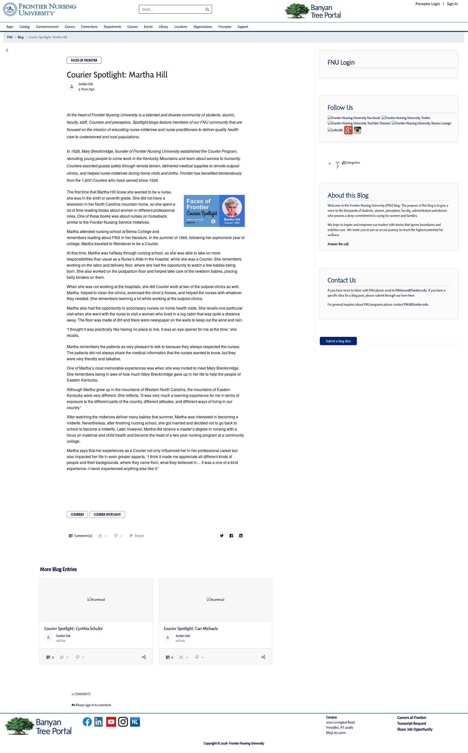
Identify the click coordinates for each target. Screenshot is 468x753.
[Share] (144, 657)
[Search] (203, 9)
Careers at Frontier (411, 717)
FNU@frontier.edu (416, 304)
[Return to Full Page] (7, 50)
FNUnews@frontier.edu (411, 290)
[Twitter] (222, 536)
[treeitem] (395, 164)
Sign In (452, 3)
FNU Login (341, 62)
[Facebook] (231, 536)
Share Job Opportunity (415, 729)
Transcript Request (411, 723)
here (411, 295)
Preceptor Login (428, 3)
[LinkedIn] (241, 536)
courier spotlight (107, 514)
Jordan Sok (85, 84)
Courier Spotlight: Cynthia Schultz (73, 628)
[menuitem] (9, 26)
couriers (77, 514)
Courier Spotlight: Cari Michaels (191, 628)
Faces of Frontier (84, 60)
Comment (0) (83, 535)
